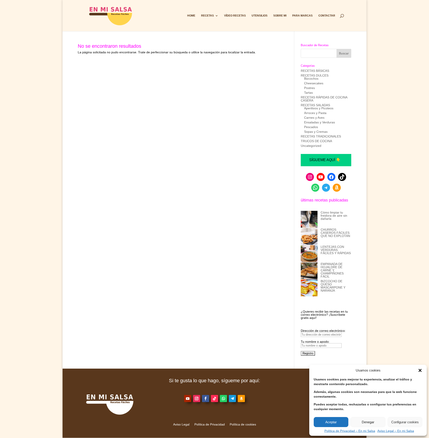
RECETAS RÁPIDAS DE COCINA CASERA (324, 98)
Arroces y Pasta (315, 113)
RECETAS (207, 15)
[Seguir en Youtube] (187, 398)
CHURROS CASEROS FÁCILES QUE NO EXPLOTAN (335, 233)
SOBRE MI (279, 15)
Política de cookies (243, 424)
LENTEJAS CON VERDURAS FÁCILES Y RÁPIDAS (336, 250)
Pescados (311, 127)
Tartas (308, 92)
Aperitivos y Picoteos (318, 108)
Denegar (368, 422)
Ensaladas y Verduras (319, 122)
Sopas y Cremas (316, 131)
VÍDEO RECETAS (235, 15)
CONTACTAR (326, 15)
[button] (420, 370)
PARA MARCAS (302, 15)
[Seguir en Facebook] (205, 398)
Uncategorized (311, 145)
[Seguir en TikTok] (214, 398)
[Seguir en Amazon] (241, 398)
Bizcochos (311, 78)
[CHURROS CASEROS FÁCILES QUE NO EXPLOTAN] (309, 236)
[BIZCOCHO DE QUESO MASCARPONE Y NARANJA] (309, 288)
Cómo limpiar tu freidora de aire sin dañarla (334, 215)
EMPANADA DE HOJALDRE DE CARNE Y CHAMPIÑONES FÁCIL (332, 270)
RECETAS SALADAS (315, 105)
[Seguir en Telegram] (232, 398)
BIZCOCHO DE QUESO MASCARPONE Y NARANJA (333, 285)
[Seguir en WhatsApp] (223, 398)
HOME (191, 15)
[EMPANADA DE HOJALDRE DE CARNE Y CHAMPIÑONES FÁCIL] (309, 271)
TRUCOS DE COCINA (316, 141)
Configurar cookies (405, 422)
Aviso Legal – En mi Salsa (395, 431)
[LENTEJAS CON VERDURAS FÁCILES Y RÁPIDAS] (309, 253)
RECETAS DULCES (314, 75)
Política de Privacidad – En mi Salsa (349, 431)
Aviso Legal (181, 424)
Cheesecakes (313, 83)
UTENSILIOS (259, 15)
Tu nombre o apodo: (315, 341)
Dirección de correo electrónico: (323, 330)
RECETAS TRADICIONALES (321, 136)
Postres (309, 88)
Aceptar (331, 422)
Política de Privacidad (209, 424)
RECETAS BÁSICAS (315, 71)
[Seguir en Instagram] (196, 398)
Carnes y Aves (314, 117)
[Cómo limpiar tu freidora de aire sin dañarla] (309, 219)
